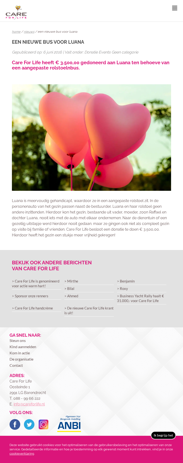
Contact (16, 365)
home (16, 31)
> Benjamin (126, 281)
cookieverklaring (22, 453)
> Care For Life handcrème (32, 308)
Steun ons (18, 340)
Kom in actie (20, 353)
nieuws (29, 31)
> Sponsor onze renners (30, 296)
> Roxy (122, 288)
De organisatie (21, 359)
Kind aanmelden (23, 346)
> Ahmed (71, 296)
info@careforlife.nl (29, 404)
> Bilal (69, 288)
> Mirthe (71, 281)
